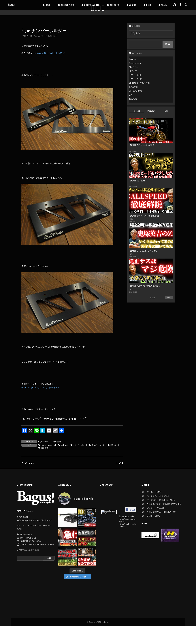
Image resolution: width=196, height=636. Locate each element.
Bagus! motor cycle (49, 445)
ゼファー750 (135, 75)
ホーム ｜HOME (153, 492)
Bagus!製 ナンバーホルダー (50, 53)
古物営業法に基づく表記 (28, 549)
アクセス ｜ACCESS (154, 508)
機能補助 (44, 448)
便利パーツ (114, 445)
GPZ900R (133, 87)
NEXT (120, 462)
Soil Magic (65, 445)
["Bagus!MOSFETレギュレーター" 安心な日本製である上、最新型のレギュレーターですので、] (67, 517)
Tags (166, 111)
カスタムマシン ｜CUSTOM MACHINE (163, 504)
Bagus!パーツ (40, 36)
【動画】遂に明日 (137, 180)
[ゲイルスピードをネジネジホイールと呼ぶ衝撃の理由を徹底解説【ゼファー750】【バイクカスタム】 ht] (87, 537)
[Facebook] (180, 4)
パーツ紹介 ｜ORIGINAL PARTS (160, 500)
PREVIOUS (27, 462)
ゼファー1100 (135, 79)
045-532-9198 (29, 525)
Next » (169, 298)
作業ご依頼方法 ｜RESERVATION (160, 512)
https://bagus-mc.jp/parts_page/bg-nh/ (40, 387)
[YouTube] (186, 4)
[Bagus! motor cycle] (109, 512)
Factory (132, 59)
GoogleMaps (26, 534)
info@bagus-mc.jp (28, 538)
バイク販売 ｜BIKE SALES (157, 496)
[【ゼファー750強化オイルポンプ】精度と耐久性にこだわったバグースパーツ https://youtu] (67, 556)
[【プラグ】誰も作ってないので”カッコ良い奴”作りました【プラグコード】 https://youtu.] (87, 556)
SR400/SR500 (135, 91)
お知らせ (133, 99)
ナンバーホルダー (99, 445)
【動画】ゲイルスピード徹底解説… (144, 215)
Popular (151, 111)
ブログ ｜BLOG (152, 516)
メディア (133, 71)
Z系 (130, 95)
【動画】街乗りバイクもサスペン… (144, 286)
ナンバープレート (80, 445)
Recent (136, 111)
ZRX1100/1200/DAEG (139, 83)
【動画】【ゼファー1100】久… (142, 145)
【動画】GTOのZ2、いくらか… (143, 251)
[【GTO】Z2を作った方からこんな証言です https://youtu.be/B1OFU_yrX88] (87, 517)
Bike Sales (133, 67)
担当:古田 (52, 36)
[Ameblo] (174, 4)
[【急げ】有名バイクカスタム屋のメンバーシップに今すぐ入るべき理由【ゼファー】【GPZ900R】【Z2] (67, 537)
